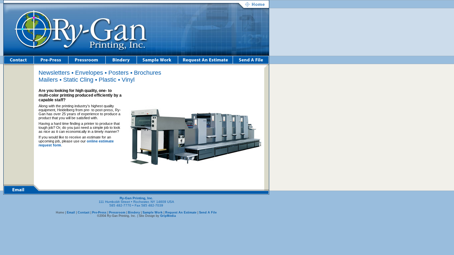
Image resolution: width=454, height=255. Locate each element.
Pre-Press (99, 212)
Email (71, 212)
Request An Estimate (180, 212)
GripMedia (168, 215)
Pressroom (117, 212)
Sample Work (153, 212)
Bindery (134, 212)
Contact (83, 212)
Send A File (208, 212)
